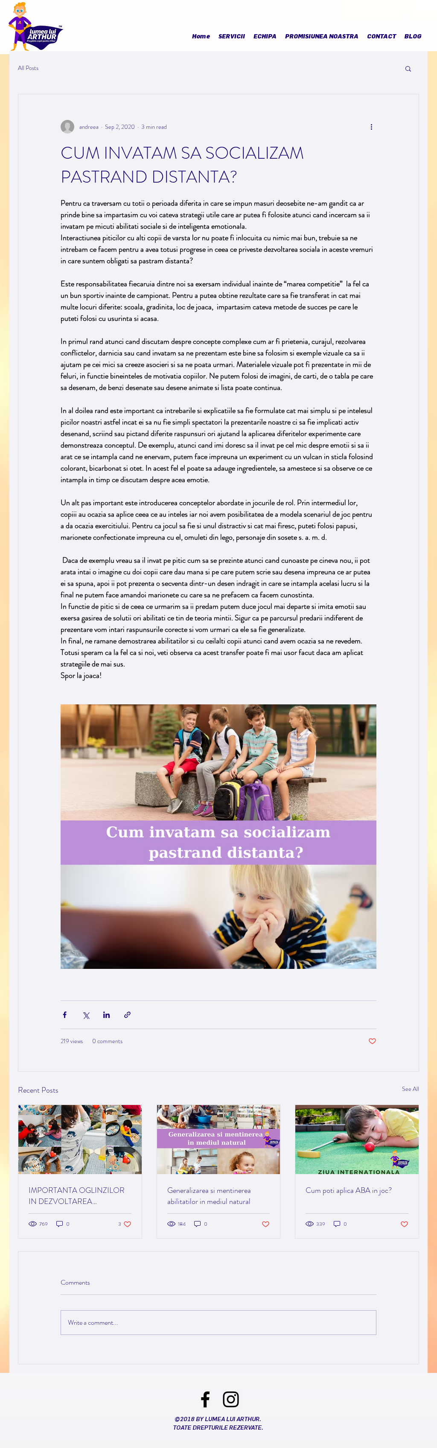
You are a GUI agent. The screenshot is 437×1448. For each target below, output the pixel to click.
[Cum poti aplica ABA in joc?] (357, 1139)
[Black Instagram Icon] (231, 1399)
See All (410, 1089)
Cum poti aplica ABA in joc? (349, 1190)
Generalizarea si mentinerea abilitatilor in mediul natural (209, 1196)
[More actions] (371, 127)
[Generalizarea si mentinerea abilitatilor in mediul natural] (218, 1139)
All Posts (28, 68)
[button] (408, 68)
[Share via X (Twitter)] (86, 1015)
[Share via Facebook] (65, 1015)
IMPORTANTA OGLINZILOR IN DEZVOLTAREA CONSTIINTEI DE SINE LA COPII (77, 1196)
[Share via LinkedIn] (106, 1015)
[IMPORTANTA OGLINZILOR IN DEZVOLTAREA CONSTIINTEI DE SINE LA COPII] (80, 1139)
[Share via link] (127, 1015)
